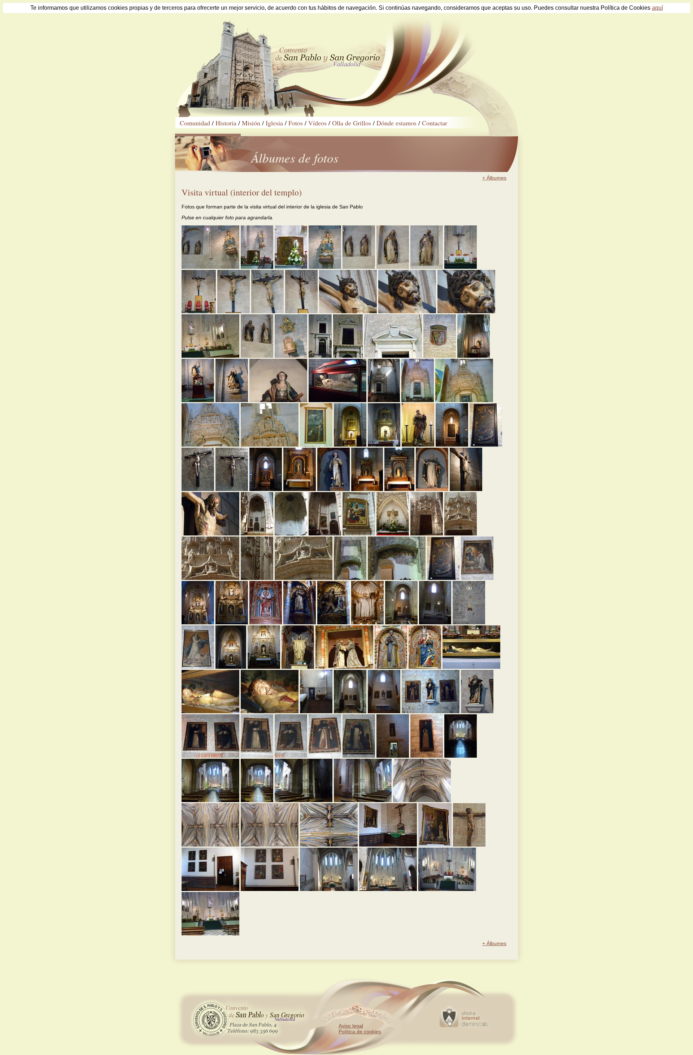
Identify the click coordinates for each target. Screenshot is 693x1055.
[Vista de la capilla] (435, 622)
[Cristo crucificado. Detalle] (348, 311)
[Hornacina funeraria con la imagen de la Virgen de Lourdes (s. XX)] (469, 622)
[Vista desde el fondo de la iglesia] (460, 756)
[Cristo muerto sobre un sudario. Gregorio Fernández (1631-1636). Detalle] (269, 711)
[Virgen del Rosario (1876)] (325, 267)
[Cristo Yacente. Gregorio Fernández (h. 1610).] (337, 400)
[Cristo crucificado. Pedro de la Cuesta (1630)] (198, 489)
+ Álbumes (494, 178)
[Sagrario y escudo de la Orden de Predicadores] (291, 356)
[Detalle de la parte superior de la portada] (464, 400)
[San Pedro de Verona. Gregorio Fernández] (426, 267)
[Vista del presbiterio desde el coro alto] (329, 889)
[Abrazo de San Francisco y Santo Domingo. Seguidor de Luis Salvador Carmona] (344, 667)
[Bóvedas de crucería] (422, 800)
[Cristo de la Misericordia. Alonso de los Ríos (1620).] (466, 489)
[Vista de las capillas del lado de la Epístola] (303, 800)
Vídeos (317, 123)
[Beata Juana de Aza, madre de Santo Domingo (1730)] (278, 400)
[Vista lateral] (325, 534)
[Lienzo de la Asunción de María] (198, 667)
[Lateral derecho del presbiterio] (210, 356)
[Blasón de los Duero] (303, 578)
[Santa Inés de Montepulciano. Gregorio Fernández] (392, 267)
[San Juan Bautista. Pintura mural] (397, 578)
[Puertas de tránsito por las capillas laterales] (316, 711)
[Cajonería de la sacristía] (388, 845)
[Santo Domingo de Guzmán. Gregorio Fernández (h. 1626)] (231, 400)
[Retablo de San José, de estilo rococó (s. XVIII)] (384, 445)
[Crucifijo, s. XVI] (469, 845)
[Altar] (460, 267)
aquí (657, 8)
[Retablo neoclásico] (399, 489)
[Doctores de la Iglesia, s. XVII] (269, 889)
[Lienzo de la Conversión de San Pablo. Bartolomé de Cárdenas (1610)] (486, 445)
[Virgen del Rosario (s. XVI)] (425, 667)
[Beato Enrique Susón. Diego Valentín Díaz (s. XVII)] (325, 756)
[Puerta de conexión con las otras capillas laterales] (392, 756)
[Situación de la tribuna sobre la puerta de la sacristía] (320, 356)
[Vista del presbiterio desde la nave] (210, 933)
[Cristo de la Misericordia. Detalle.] (210, 534)
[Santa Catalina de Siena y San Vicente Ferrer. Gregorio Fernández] (257, 356)
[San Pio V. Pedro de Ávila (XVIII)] (265, 622)
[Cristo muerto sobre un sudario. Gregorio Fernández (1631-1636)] (210, 711)
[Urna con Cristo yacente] (471, 667)
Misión (251, 123)
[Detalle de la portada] (257, 578)
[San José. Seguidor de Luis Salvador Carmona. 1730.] (418, 445)
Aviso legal (351, 1026)
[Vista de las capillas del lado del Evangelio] (363, 800)
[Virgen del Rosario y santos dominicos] (210, 267)
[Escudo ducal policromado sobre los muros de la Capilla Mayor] (439, 356)
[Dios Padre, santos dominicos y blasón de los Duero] (210, 578)
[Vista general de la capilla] (473, 356)
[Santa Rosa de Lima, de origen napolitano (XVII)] (333, 622)
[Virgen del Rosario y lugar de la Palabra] (257, 267)
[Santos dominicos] (359, 267)
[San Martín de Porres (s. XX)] (391, 667)
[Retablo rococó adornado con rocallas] (231, 622)
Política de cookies (360, 1031)
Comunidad (195, 123)
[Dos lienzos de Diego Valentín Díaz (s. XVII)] (210, 756)
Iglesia (274, 123)
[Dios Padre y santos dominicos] (460, 534)
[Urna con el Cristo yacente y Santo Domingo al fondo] (198, 400)
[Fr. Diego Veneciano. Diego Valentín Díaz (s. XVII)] (257, 756)
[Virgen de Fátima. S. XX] (392, 534)
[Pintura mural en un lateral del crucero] (350, 578)
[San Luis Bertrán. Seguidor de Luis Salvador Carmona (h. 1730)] (299, 622)
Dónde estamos (396, 123)
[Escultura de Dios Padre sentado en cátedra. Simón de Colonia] (269, 445)
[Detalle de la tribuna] (348, 356)
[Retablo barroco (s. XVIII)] (264, 667)
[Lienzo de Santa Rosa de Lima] (435, 845)
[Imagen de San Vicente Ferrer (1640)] (432, 489)
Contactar (434, 123)
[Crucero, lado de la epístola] (384, 400)
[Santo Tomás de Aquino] (477, 711)
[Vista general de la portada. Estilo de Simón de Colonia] (426, 534)
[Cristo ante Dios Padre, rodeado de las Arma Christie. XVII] (443, 578)
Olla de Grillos (351, 123)
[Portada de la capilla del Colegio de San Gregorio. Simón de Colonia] (417, 400)
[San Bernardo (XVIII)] (367, 622)
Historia (225, 123)
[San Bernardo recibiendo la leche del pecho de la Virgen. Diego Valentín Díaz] (477, 578)
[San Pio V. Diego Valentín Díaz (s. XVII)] (426, 756)
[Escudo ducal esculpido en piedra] (393, 356)
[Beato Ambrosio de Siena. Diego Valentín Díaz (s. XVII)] (291, 756)
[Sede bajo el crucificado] (199, 311)
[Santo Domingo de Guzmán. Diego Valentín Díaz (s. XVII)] (359, 756)
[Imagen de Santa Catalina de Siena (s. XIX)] (333, 489)
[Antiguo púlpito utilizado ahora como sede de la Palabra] (291, 267)
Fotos (295, 123)
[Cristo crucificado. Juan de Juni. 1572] (233, 311)
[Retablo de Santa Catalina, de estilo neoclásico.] (299, 489)
